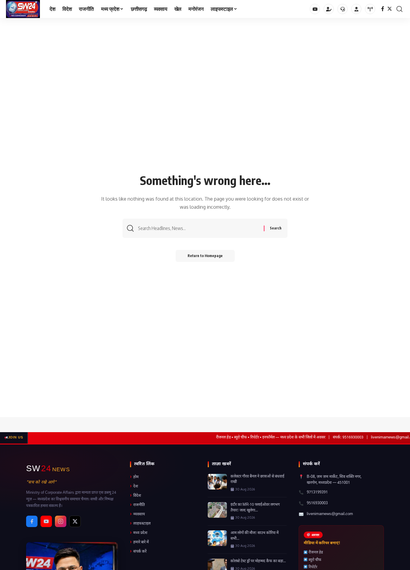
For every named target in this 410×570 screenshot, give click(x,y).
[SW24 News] (23, 9)
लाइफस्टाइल (140, 523)
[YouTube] (315, 9)
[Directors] (356, 9)
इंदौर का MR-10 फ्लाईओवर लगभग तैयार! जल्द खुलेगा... (255, 507)
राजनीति (137, 505)
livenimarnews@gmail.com (330, 514)
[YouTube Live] (370, 9)
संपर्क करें (138, 551)
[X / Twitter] (75, 521)
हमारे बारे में (139, 542)
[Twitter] (389, 9)
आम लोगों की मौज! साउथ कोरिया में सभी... (255, 536)
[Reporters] (329, 9)
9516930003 (317, 503)
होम (134, 477)
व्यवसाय (137, 514)
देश (134, 486)
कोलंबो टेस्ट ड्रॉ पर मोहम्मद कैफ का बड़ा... (258, 561)
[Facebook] (383, 9)
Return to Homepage (205, 255)
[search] (399, 9)
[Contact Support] (342, 9)
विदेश (135, 496)
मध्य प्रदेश (138, 533)
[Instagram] (60, 521)
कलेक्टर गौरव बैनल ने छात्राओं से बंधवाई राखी (257, 479)
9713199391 (317, 492)
